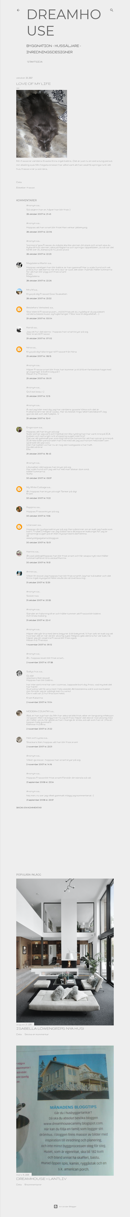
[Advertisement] (65, 841)
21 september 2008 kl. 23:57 (40, 800)
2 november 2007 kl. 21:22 (39, 728)
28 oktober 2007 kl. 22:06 (39, 232)
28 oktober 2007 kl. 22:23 (38, 254)
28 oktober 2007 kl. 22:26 (38, 280)
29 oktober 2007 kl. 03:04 (39, 318)
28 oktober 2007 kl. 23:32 (38, 298)
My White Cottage (36, 487)
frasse (31, 187)
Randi (29, 327)
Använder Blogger (67, 1206)
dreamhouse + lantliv (41, 1179)
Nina (29, 347)
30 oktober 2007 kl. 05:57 (39, 478)
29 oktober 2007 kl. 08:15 (38, 356)
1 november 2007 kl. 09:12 (39, 644)
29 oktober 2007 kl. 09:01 (38, 378)
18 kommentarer (33, 1184)
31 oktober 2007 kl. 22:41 (38, 620)
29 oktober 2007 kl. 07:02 (39, 338)
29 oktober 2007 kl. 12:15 (38, 396)
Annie (29, 571)
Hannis (30, 551)
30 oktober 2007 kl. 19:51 (38, 562)
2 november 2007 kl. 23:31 (39, 746)
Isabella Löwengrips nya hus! (50, 1028)
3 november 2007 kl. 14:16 (39, 764)
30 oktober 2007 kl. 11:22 (38, 498)
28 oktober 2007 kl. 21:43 (38, 214)
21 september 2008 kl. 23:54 (40, 782)
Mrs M (30, 290)
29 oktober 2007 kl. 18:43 (38, 453)
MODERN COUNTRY (38, 711)
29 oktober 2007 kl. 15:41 (38, 418)
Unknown (31, 525)
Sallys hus (32, 671)
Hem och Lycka (35, 738)
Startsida (34, 61)
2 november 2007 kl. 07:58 (39, 662)
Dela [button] (19, 182)
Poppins (31, 507)
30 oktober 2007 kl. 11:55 (38, 516)
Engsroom (32, 427)
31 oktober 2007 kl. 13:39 (38, 582)
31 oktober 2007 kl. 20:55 (38, 600)
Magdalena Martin (36, 263)
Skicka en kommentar (29, 807)
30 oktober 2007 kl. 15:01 (38, 542)
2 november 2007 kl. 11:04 (39, 702)
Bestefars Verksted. (37, 307)
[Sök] (112, 9)
